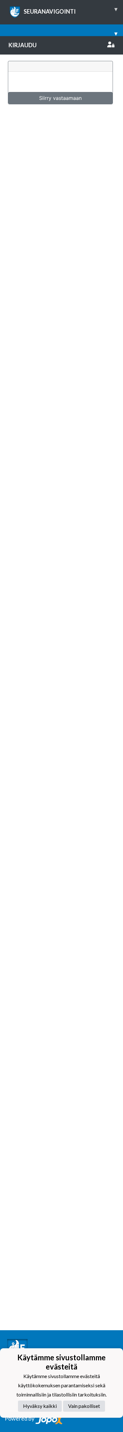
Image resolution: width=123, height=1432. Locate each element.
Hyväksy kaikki (40, 1406)
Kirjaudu (23, 45)
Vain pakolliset (84, 1406)
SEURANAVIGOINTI (70, 10)
